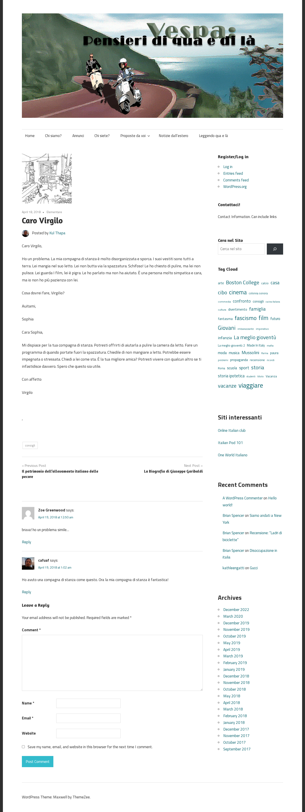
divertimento (237, 309)
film (263, 317)
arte (221, 283)
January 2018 (234, 722)
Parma (264, 353)
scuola (232, 368)
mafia (270, 345)
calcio (265, 283)
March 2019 (233, 656)
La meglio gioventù (255, 337)
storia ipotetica (231, 376)
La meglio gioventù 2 (231, 345)
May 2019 (231, 643)
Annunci (78, 136)
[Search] (275, 249)
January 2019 (234, 669)
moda (222, 353)
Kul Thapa (57, 233)
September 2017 (237, 749)
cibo (222, 292)
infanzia (225, 337)
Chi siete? (102, 136)
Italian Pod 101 (230, 443)
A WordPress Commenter (243, 498)
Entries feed (233, 173)
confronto (242, 301)
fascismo (246, 318)
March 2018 (233, 709)
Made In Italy (256, 345)
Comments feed (236, 180)
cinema (238, 292)
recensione (257, 359)
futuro (275, 319)
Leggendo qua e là (213, 136)
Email (27, 718)
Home (30, 136)
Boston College (242, 282)
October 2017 (234, 742)
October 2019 (234, 636)
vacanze (227, 386)
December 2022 (236, 610)
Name (28, 703)
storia (257, 367)
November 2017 (236, 736)
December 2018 (236, 676)
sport (244, 367)
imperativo (262, 329)
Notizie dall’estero (173, 136)
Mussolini (250, 352)
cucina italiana (273, 301)
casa (275, 282)
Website (29, 733)
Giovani (227, 328)
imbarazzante (246, 329)
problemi (223, 360)
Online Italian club (232, 430)
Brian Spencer (233, 515)
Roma (221, 368)
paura (274, 352)
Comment (31, 630)
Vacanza (271, 376)
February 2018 (235, 716)
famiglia (257, 308)
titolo (260, 376)
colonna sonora (258, 293)
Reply (26, 542)
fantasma (225, 318)
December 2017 (236, 729)
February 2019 (235, 663)
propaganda (239, 359)
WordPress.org (235, 186)
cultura (222, 309)
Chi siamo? (53, 136)
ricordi (270, 360)
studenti (251, 376)
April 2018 (231, 703)
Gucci (254, 568)
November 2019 (236, 629)
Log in (227, 167)
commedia (224, 302)
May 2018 (231, 696)
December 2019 (236, 623)
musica (234, 353)
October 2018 (234, 689)
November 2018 (236, 682)
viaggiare (250, 385)
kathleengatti (233, 568)
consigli (30, 445)
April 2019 (231, 649)
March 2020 (233, 616)
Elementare (54, 212)
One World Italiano (232, 455)
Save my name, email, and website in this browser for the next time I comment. (90, 747)
